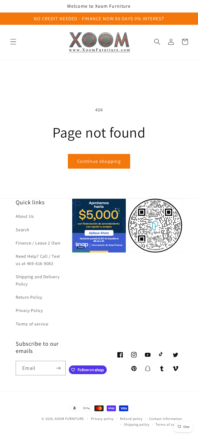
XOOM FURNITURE (69, 418)
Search (22, 229)
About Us (25, 216)
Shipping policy (136, 424)
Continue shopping (99, 161)
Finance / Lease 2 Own (38, 243)
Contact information (165, 418)
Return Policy (29, 297)
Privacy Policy (29, 310)
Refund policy (131, 418)
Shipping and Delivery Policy (37, 280)
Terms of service (32, 324)
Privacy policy (102, 418)
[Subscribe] (58, 368)
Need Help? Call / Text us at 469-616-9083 (38, 259)
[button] (13, 42)
